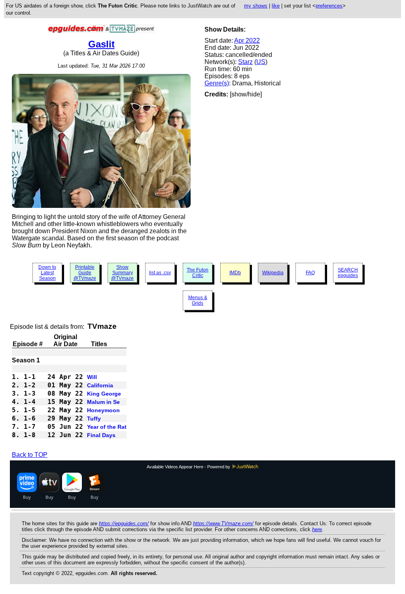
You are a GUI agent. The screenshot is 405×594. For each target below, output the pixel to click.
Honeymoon (103, 410)
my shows (255, 6)
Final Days (101, 435)
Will (92, 377)
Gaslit (101, 44)
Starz (245, 61)
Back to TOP (29, 454)
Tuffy (94, 418)
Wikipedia (273, 272)
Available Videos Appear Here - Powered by (189, 466)
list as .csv (160, 272)
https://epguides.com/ (124, 523)
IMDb (235, 272)
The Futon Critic (197, 272)
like (276, 6)
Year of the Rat (107, 427)
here (317, 529)
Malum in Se (103, 402)
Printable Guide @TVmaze (85, 272)
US (260, 61)
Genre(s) (216, 83)
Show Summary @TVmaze (122, 272)
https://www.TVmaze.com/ (223, 523)
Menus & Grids (197, 300)
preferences (329, 6)
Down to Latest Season (47, 272)
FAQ (310, 272)
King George (104, 393)
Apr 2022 (247, 40)
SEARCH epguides (348, 272)
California (100, 385)
